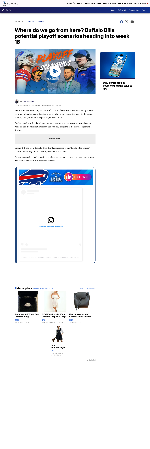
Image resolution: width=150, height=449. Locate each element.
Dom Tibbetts (28, 102)
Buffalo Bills (122, 10)
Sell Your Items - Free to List (43, 289)
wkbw (7, 10)
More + (144, 10)
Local (80, 3)
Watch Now (140, 3)
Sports (112, 3)
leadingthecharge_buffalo (48, 257)
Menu (70, 3)
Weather (102, 3)
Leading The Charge (28, 257)
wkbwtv (3, 10)
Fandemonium (134, 10)
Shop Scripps (125, 3)
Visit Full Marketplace (88, 288)
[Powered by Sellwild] (92, 360)
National (90, 3)
